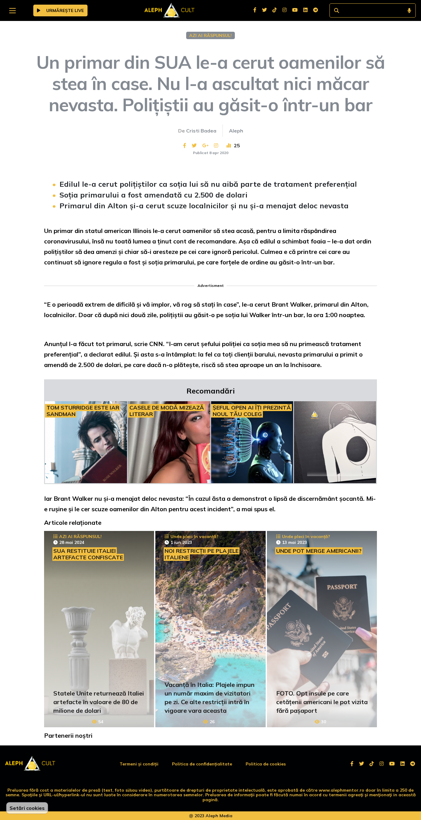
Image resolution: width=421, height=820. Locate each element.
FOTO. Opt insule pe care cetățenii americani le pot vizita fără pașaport (322, 701)
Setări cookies (27, 808)
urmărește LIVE (64, 10)
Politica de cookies (266, 764)
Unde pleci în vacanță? (194, 536)
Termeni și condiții (139, 764)
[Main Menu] (12, 10)
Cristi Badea (201, 130)
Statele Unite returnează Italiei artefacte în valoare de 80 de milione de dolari (98, 701)
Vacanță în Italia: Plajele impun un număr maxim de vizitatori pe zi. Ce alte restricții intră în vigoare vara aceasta (210, 697)
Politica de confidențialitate (202, 764)
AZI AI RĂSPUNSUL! (210, 35)
